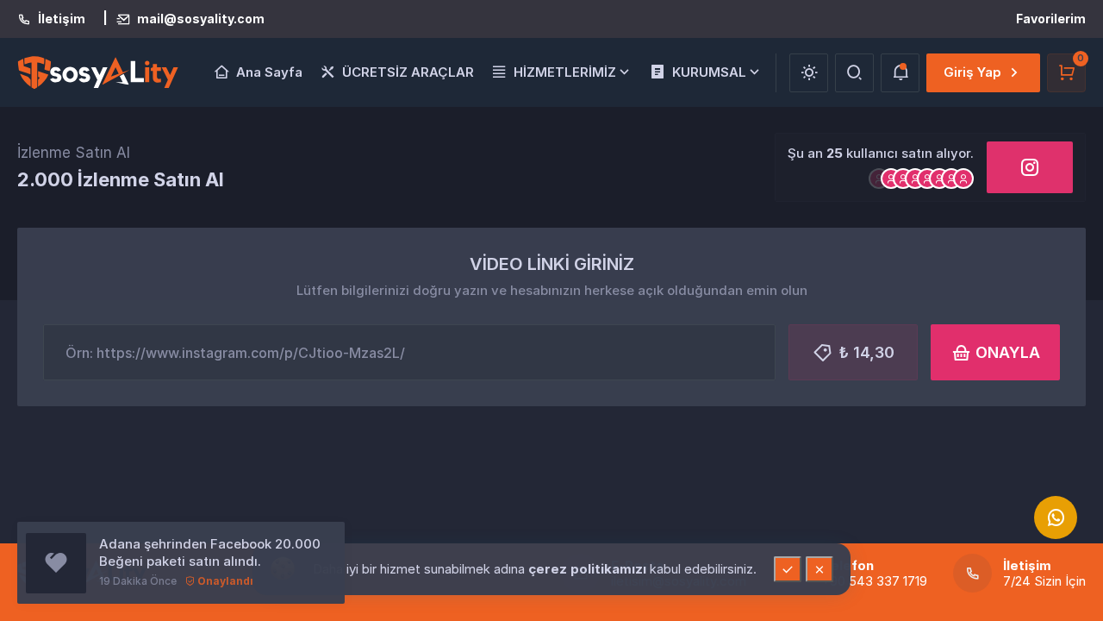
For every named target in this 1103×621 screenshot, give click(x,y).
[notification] (900, 72)
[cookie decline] (819, 569)
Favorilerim (1051, 18)
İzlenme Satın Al (73, 152)
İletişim (61, 19)
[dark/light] (808, 72)
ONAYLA (1007, 352)
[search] (854, 72)
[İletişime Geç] (1055, 517)
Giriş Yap (972, 72)
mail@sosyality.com (201, 19)
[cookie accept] (787, 569)
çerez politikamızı (589, 569)
